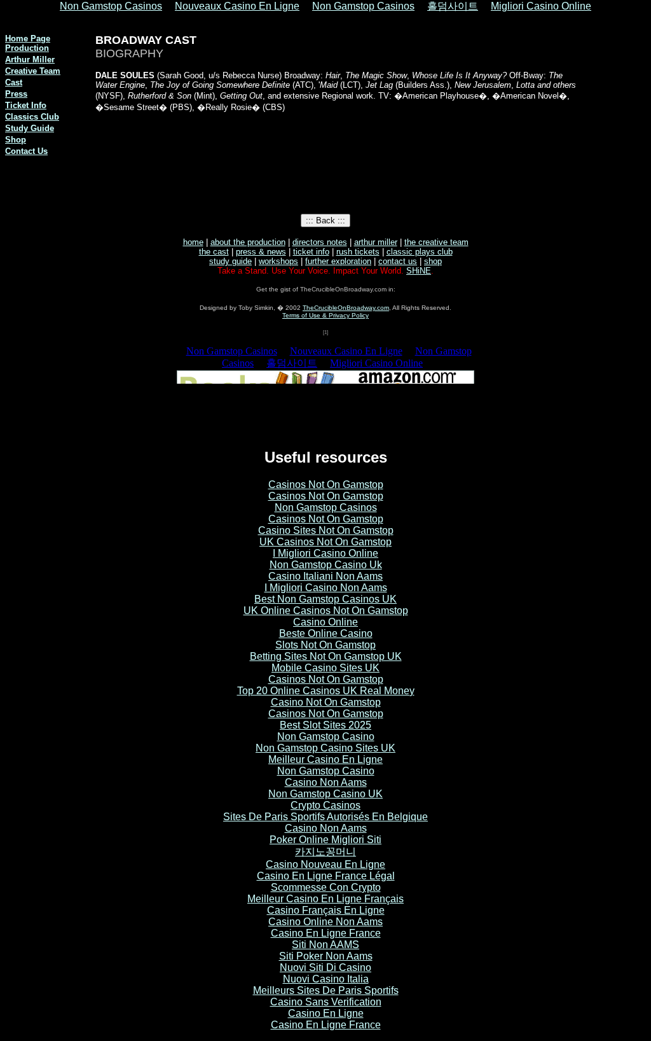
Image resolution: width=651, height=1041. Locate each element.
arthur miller (375, 242)
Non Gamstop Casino (325, 736)
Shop (15, 139)
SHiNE (418, 271)
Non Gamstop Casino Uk (326, 564)
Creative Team (32, 71)
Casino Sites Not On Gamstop (326, 530)
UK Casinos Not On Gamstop (325, 541)
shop (433, 261)
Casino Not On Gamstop (326, 702)
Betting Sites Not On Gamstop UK (326, 656)
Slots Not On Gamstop (325, 644)
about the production (247, 242)
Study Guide (29, 128)
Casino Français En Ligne (326, 910)
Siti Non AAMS (325, 944)
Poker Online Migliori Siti (325, 839)
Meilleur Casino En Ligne (325, 759)
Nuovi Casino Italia (326, 979)
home (193, 242)
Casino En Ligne (326, 1013)
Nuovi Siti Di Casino (325, 967)
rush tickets (358, 251)
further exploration (338, 261)
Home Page (27, 38)
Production (27, 48)
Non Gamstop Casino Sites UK (325, 748)
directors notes (319, 242)
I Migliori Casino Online (325, 553)
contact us (397, 261)
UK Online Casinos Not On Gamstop (325, 610)
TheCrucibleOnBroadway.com (346, 307)
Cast (13, 82)
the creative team (436, 242)
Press (16, 94)
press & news (261, 251)
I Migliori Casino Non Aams (325, 587)
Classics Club (32, 117)
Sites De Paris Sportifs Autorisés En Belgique (325, 816)
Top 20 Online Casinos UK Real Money (326, 690)
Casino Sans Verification (325, 1001)
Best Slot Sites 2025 (325, 725)
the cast (214, 251)
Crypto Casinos (325, 805)
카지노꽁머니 (325, 851)
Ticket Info (25, 105)
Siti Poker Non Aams (326, 956)
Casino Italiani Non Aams (325, 576)
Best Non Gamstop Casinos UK (325, 599)
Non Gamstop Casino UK (325, 793)
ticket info (311, 251)
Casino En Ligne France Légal (326, 875)
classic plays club (420, 251)
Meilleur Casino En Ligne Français (325, 898)
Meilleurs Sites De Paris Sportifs (326, 990)
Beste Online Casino (326, 633)
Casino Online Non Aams (325, 921)
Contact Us (26, 151)
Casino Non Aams (326, 782)
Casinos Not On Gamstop (325, 484)
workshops (278, 261)
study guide (230, 261)
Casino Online (325, 622)
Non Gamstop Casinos (326, 507)
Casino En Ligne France (326, 933)
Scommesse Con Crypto (326, 887)
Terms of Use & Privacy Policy (325, 315)
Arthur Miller (30, 59)
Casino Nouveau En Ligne (325, 864)
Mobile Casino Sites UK (325, 667)
